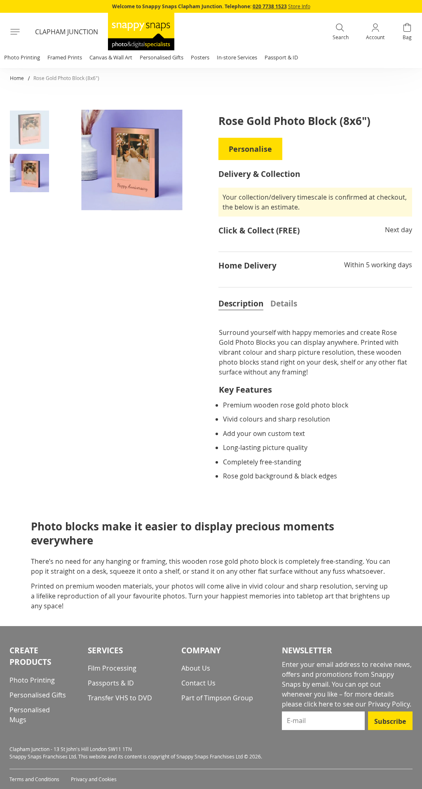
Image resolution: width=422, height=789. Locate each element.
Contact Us (198, 683)
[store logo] (141, 31)
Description (240, 303)
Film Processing (112, 668)
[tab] (240, 302)
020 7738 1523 (270, 6)
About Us (195, 668)
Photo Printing (32, 680)
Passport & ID (281, 57)
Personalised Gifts (37, 695)
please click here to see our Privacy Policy (346, 704)
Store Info (299, 6)
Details (283, 303)
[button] (32, 131)
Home (17, 78)
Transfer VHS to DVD (120, 697)
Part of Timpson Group (217, 697)
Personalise (250, 149)
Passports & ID (111, 683)
